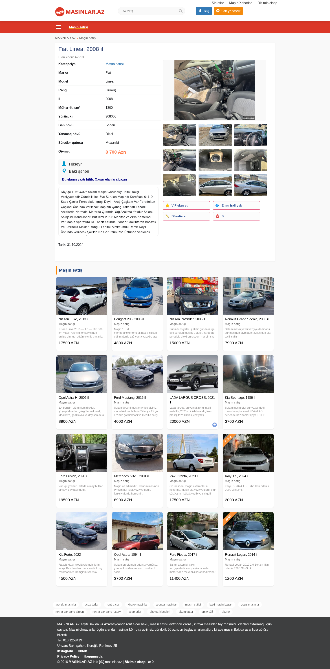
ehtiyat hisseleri (160, 611)
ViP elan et (180, 205)
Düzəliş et (179, 216)
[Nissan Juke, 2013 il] (81, 282)
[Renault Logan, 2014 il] (248, 517)
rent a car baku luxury (106, 611)
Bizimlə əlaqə (267, 3)
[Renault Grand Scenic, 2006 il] (248, 282)
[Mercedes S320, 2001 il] (137, 439)
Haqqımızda (93, 656)
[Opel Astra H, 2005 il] (81, 360)
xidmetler (135, 611)
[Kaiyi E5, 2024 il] (248, 439)
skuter (226, 611)
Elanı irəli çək (232, 205)
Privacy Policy (68, 656)
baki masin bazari (220, 604)
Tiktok (82, 651)
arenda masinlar (65, 604)
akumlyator (186, 611)
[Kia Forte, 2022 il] (81, 517)
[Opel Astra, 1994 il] (137, 517)
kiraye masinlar (137, 604)
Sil (223, 216)
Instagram (65, 651)
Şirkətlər (218, 3)
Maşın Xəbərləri (240, 3)
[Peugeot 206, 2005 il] (137, 282)
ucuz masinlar (250, 604)
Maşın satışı (88, 38)
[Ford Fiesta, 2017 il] (192, 517)
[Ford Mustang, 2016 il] (137, 360)
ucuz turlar (91, 604)
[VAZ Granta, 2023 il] (192, 439)
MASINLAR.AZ (65, 38)
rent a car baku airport (69, 611)
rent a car (113, 604)
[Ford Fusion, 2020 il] (81, 439)
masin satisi (193, 604)
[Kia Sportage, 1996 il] (248, 360)
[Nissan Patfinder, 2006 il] (192, 282)
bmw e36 (207, 611)
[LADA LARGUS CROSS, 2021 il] (192, 360)
